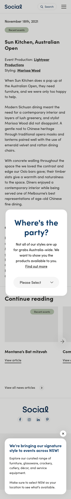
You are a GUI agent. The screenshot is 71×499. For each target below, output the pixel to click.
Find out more (36, 266)
